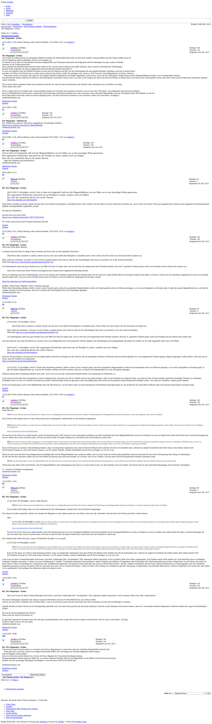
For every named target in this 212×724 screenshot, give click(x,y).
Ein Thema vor (26, 677)
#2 (3, 109)
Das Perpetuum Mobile (33, 26)
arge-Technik (6, 26)
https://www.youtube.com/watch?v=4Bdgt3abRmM (22, 125)
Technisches (17, 26)
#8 (3, 483)
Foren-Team (10, 704)
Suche (8, 8)
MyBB (61, 722)
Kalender (9, 13)
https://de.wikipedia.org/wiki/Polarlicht (22, 200)
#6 (3, 304)
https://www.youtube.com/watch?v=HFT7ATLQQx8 (23, 217)
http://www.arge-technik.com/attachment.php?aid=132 (32, 262)
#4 (3, 175)
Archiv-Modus (11, 713)
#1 (3, 44)
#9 (3, 580)
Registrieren (27, 24)
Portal (8, 6)
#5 (3, 233)
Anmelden (16, 24)
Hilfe (8, 15)
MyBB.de (43, 722)
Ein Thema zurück (11, 677)
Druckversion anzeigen (15, 689)
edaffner (70, 42)
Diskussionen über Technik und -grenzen (22, 709)
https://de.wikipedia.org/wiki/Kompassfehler (19, 281)
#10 (3, 636)
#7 (3, 397)
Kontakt (9, 706)
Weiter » (15, 33)
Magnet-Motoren (49, 26)
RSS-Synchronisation (14, 718)
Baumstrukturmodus (10, 36)
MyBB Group (81, 722)
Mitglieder (10, 11)
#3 (3, 139)
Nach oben (10, 711)
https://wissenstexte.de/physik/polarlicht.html (19, 361)
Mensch (14, 179)
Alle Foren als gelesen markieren (18, 715)
